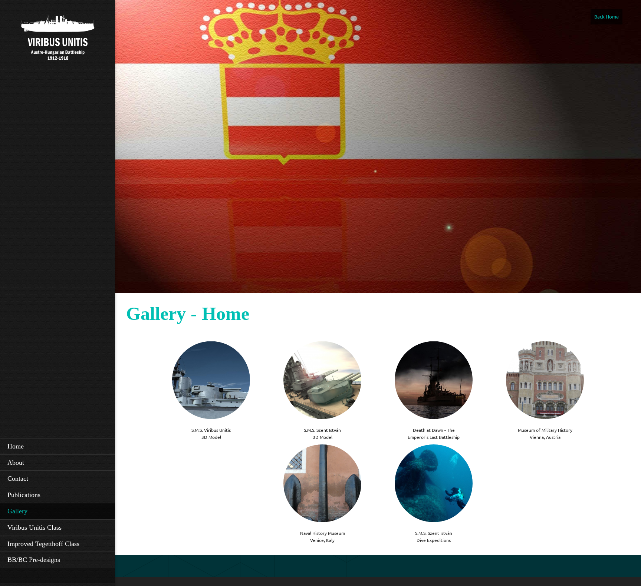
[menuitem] (57, 446)
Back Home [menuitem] (606, 16)
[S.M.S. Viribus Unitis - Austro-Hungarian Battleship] (57, 45)
